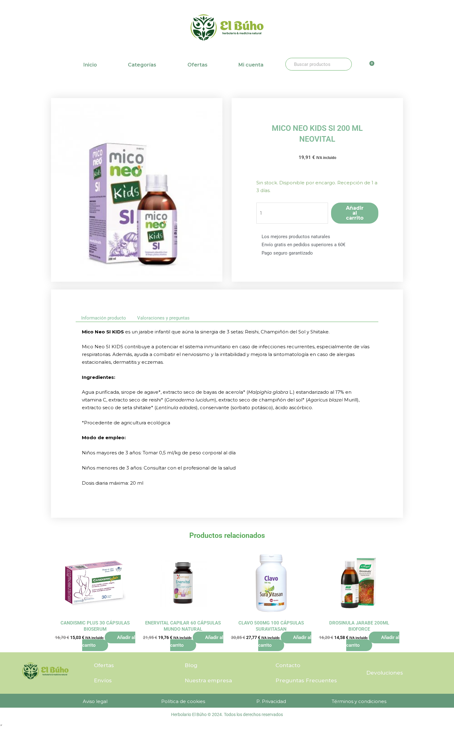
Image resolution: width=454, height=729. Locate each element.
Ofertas (197, 65)
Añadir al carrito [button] (108, 641)
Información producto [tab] (103, 318)
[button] (1, 725)
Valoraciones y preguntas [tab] (163, 318)
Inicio (90, 65)
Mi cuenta (250, 65)
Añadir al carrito (355, 213)
